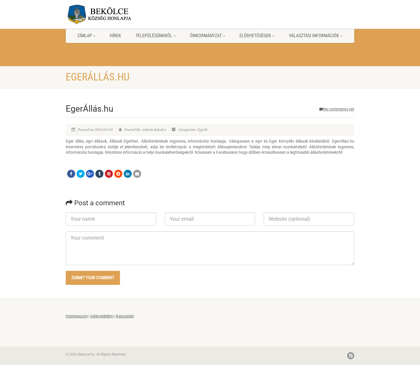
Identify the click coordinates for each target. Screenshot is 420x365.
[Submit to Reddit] (118, 174)
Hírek (115, 35)
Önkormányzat (206, 35)
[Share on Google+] (90, 174)
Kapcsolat (125, 316)
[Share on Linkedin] (128, 174)
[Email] (137, 174)
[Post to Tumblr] (99, 174)
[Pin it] (109, 174)
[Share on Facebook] (71, 174)
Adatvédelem (101, 316)
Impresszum (77, 316)
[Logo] (111, 14)
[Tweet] (81, 174)
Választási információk (314, 35)
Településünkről (153, 35)
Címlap (84, 35)
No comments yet (338, 109)
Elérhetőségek (255, 35)
